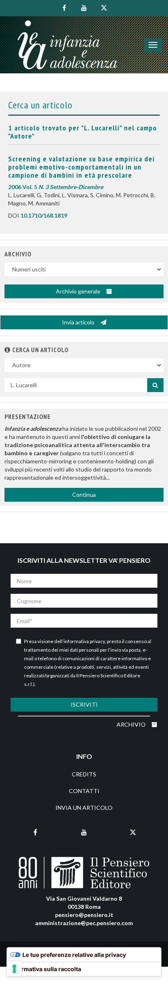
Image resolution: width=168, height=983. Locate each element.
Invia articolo (79, 322)
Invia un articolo (84, 807)
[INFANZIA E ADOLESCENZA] (67, 44)
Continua (84, 494)
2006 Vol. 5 (55, 186)
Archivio (132, 724)
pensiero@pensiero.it (84, 914)
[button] (7, 350)
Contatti (84, 790)
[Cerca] (155, 385)
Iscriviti (84, 704)
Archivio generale (79, 291)
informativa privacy (84, 641)
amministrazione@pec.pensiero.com (84, 922)
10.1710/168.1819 (43, 215)
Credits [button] (84, 774)
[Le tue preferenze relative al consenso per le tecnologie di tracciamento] (14, 968)
